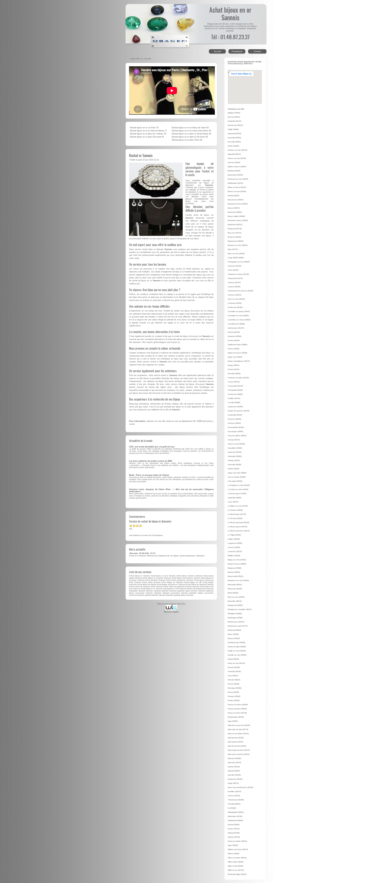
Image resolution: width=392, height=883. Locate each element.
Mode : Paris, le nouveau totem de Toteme (149, 475)
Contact (257, 51)
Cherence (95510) (234, 295)
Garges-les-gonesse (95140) (238, 411)
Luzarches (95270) (235, 551)
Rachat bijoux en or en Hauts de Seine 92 (190, 128)
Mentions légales (171, 612)
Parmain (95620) (234, 680)
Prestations (237, 51)
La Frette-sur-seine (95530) (238, 489)
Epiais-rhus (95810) (235, 357)
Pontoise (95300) (234, 696)
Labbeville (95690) (234, 498)
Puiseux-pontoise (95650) (237, 709)
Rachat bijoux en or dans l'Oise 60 (187, 140)
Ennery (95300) (233, 349)
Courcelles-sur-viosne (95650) (239, 320)
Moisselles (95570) (235, 601)
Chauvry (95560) (234, 287)
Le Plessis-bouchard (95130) (238, 522)
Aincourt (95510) (234, 117)
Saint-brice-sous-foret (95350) (239, 725)
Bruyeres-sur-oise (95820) (238, 245)
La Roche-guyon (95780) (237, 493)
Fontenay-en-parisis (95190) (238, 378)
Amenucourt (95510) (235, 125)
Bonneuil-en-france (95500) (238, 220)
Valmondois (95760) (235, 816)
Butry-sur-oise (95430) (236, 253)
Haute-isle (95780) (234, 452)
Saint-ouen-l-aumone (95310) (238, 754)
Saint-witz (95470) (234, 762)
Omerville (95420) (234, 671)
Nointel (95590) (233, 659)
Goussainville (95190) (236, 427)
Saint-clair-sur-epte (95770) (238, 729)
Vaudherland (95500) (235, 820)
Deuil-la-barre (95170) (236, 328)
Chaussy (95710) (234, 282)
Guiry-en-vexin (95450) (236, 444)
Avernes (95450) (234, 162)
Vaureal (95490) (233, 825)
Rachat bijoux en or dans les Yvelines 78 (148, 134)
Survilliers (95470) (234, 791)
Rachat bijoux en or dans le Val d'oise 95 (190, 137)
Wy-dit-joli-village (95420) (237, 874)
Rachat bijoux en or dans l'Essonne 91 (147, 137)
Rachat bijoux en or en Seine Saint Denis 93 (191, 131)
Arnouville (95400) (234, 138)
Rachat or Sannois (141, 155)
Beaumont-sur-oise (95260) (238, 179)
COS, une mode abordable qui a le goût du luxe (151, 447)
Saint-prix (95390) (234, 758)
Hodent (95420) (233, 469)
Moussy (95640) (234, 638)
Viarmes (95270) (234, 837)
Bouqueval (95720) (235, 229)
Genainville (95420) (235, 415)
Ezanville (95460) (234, 373)
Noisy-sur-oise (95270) (236, 663)
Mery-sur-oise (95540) (236, 597)
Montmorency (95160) (236, 622)
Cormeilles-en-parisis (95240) (239, 311)
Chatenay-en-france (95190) (238, 274)
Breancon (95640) (234, 237)
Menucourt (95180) (235, 589)
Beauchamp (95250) (235, 175)
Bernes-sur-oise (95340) (237, 191)
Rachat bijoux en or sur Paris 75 (144, 128)
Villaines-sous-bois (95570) (238, 849)
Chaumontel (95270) (235, 278)
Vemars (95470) (234, 829)
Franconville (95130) (235, 386)
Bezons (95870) (234, 208)
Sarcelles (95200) (234, 775)
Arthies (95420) (233, 146)
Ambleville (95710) (234, 121)
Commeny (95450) (235, 303)
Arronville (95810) (234, 142)
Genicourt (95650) (234, 419)
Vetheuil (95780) (234, 833)
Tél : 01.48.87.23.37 (230, 37)
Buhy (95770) (233, 249)
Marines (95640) (234, 572)
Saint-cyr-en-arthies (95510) (238, 733)
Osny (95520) (233, 676)
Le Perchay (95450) (235, 518)
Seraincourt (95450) (235, 779)
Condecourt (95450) (235, 307)
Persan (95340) (233, 684)
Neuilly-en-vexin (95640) (237, 651)
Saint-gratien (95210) (235, 742)
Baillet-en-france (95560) (237, 167)
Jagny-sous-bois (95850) (237, 473)
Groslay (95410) (234, 440)
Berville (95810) (233, 195)
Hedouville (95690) (235, 456)
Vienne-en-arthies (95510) (237, 841)
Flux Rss (181, 604)
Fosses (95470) (234, 382)
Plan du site (162, 604)
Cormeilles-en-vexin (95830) (238, 316)
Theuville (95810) (234, 804)
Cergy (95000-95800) (236, 258)
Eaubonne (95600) (234, 336)
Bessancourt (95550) (235, 200)
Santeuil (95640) (234, 771)
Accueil (217, 51)
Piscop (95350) (233, 692)
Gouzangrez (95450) (235, 431)
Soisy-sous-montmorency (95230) (240, 787)
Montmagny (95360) (235, 618)
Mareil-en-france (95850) (237, 564)
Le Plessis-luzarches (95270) (239, 531)
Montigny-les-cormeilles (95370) (240, 609)
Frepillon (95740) (234, 398)
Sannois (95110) (234, 767)
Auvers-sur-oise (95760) (237, 158)
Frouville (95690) (234, 402)
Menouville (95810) (235, 584)
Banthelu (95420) (234, 171)
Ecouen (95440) (234, 340)
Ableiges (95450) (234, 113)
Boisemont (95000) (235, 212)
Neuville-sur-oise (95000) (237, 655)
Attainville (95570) (234, 154)
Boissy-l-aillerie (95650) (236, 216)
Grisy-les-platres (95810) (237, 436)
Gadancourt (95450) (235, 407)
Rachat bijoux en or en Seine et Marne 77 (148, 131)
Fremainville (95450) (235, 390)
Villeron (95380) (233, 853)
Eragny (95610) (233, 365)
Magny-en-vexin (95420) (237, 560)
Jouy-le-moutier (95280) (237, 477)
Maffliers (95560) (234, 556)
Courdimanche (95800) (236, 324)
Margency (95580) (234, 568)
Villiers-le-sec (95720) (236, 870)
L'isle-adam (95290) (235, 481)
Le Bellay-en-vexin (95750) (238, 506)
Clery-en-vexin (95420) (236, 299)
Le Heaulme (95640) (235, 510)
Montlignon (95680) (235, 613)
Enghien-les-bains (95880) (237, 344)
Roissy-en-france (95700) (237, 713)
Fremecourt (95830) (235, 394)
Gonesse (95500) (234, 423)
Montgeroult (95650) (235, 605)
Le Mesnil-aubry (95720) (237, 514)
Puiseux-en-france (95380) (238, 705)
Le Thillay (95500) (234, 535)
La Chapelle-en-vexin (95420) (239, 485)
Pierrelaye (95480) (234, 688)
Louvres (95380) (234, 547)
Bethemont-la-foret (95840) (238, 204)
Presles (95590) (234, 700)
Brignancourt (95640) (235, 241)
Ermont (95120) (233, 369)
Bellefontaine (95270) (235, 183)
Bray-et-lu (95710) (234, 233)
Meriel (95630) (233, 593)
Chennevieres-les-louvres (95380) (240, 291)
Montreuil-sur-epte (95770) (238, 626)
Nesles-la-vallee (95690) (237, 647)
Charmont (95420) (234, 266)
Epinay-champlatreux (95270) (239, 361)
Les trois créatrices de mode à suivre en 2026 (150, 461)
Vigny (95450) (233, 845)
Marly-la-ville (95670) (235, 576)
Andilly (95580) (233, 129)
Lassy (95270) (233, 502)
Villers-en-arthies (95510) (237, 858)
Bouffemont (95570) (235, 224)
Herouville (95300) (234, 464)
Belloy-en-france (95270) (237, 187)
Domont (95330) (234, 332)
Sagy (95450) (233, 721)
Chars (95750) (233, 270)
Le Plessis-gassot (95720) (237, 527)
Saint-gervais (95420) (236, 738)
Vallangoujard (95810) (236, 812)
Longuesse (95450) (235, 543)
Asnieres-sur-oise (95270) (237, 150)
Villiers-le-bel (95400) (235, 866)
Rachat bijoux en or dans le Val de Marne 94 (191, 134)
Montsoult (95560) (234, 630)
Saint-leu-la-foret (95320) (237, 746)
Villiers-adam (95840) (235, 862)
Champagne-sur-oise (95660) (239, 262)
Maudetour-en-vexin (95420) (238, 580)
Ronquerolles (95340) (236, 717)
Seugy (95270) (233, 783)
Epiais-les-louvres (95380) (237, 353)
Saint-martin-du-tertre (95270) (239, 750)
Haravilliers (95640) (235, 448)
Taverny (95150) (234, 796)
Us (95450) (232, 808)
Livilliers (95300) (234, 539)
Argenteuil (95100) (234, 133)
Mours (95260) (233, 634)
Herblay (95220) (234, 460)
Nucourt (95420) (234, 667)
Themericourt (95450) (236, 800)
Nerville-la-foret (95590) (236, 642)
